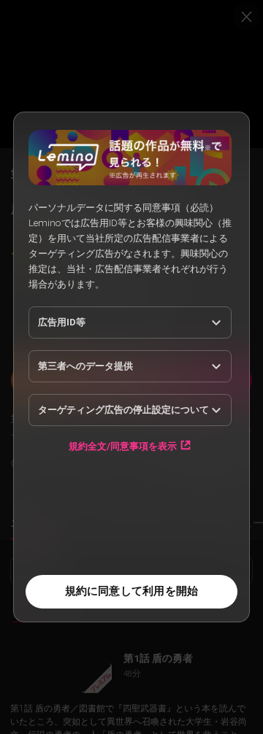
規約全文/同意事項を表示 (123, 446)
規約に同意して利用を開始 (132, 591)
